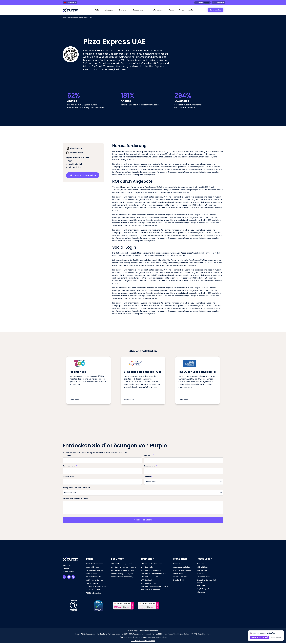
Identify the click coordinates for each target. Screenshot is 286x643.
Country (148, 477)
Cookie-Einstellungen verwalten (143, 640)
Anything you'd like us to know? (75, 498)
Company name (70, 466)
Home (65, 18)
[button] (98, 10)
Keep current (276, 637)
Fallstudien (72, 18)
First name (67, 455)
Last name (149, 455)
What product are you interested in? (77, 487)
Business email (150, 466)
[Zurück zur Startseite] (71, 10)
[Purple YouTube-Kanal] (69, 577)
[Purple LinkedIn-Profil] (64, 577)
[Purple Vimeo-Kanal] (73, 577)
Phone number (68, 477)
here (165, 637)
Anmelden (220, 2)
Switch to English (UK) (259, 637)
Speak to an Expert (143, 520)
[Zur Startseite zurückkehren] (71, 559)
